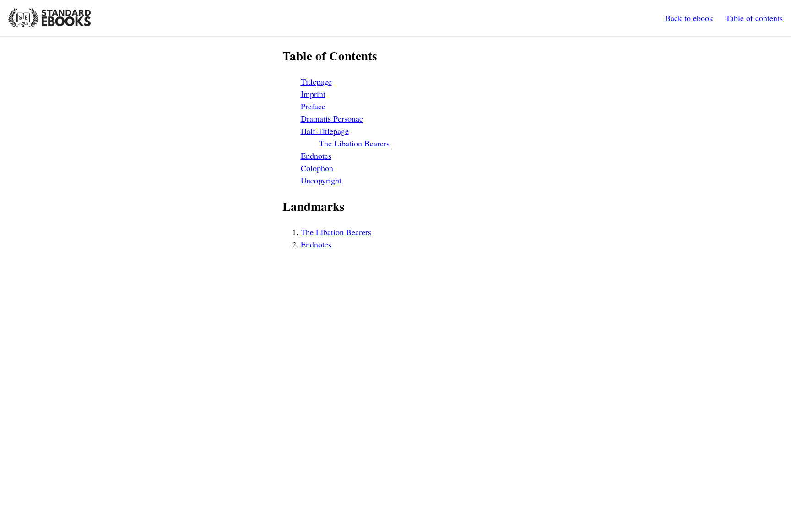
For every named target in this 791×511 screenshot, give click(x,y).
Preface (313, 106)
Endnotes (316, 155)
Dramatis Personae (332, 118)
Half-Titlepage (325, 130)
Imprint (313, 93)
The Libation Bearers (354, 143)
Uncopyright (321, 180)
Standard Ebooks (49, 17)
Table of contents (754, 17)
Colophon (317, 167)
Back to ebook (689, 17)
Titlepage (316, 81)
